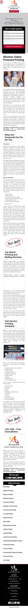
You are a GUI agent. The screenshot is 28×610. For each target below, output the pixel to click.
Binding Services (8, 498)
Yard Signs (6, 560)
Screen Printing (8, 556)
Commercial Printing (9, 510)
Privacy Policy (14, 590)
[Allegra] (14, 569)
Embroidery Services (9, 525)
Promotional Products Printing (12, 552)
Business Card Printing (10, 506)
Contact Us (14, 596)
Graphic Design (8, 529)
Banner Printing (8, 494)
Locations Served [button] (13, 599)
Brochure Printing (8, 502)
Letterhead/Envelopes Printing (12, 541)
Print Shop (6, 487)
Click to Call (14, 11)
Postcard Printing (8, 544)
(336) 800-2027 (14, 8)
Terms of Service (14, 593)
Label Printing (7, 533)
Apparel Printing (8, 490)
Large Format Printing (10, 537)
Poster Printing (8, 548)
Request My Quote (13, 46)
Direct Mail (6, 521)
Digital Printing (7, 517)
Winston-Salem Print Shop (14, 588)
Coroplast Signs (8, 514)
